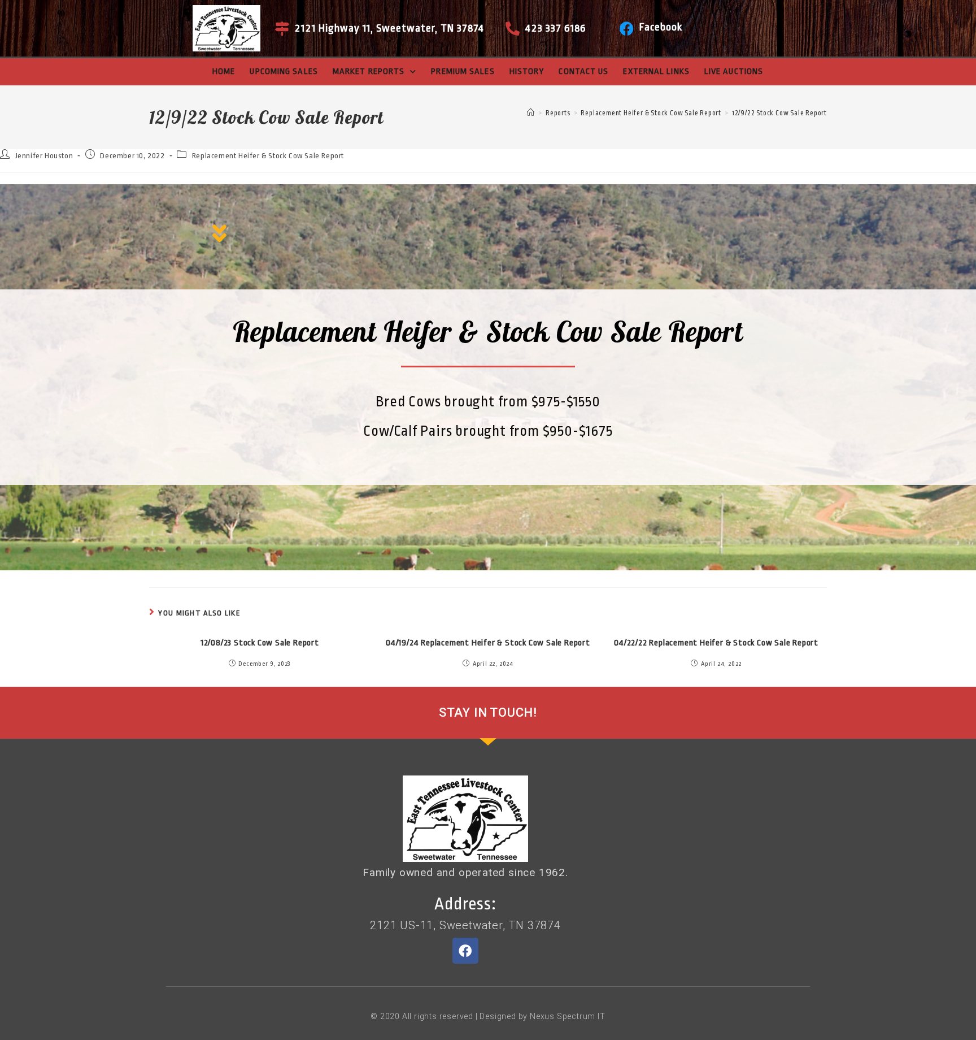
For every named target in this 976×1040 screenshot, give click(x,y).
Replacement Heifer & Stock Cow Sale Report (268, 155)
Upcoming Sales (283, 71)
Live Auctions (733, 71)
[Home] (531, 113)
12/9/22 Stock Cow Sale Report (779, 113)
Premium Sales (462, 71)
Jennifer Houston (44, 155)
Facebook (660, 27)
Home (223, 71)
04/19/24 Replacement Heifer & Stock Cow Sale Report (488, 643)
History (526, 71)
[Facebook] (627, 28)
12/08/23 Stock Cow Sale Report (260, 643)
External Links (656, 71)
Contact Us (583, 71)
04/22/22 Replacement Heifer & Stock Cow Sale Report (716, 643)
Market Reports (368, 71)
